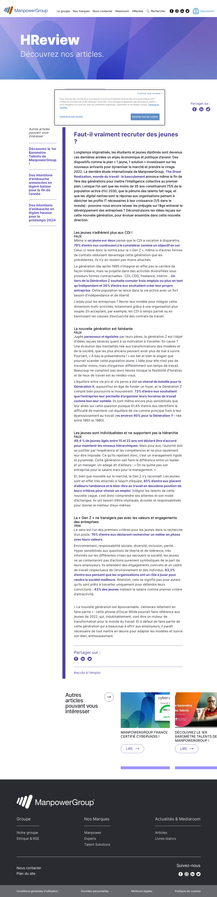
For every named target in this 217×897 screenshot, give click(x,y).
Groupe (24, 818)
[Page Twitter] (187, 11)
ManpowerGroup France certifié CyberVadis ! (144, 734)
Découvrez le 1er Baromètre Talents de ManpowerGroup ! (42, 156)
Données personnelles (94, 891)
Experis (90, 839)
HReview (137, 11)
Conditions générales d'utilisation (37, 891)
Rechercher (158, 11)
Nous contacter (102, 11)
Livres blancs (165, 839)
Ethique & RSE (28, 839)
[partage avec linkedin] (201, 109)
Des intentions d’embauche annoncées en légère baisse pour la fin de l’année (41, 184)
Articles (161, 833)
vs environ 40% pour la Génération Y (144, 416)
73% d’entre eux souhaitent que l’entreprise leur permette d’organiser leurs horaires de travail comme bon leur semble (125, 396)
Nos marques (81, 11)
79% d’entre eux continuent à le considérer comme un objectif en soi (127, 245)
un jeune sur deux (101, 240)
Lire (129, 749)
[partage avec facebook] (194, 109)
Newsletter (207, 11)
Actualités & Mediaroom (178, 818)
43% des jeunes (106, 589)
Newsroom (122, 11)
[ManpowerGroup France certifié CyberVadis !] (145, 711)
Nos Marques (96, 818)
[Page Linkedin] (182, 11)
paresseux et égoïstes (101, 337)
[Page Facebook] (172, 11)
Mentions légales (141, 891)
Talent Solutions (97, 844)
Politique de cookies (187, 891)
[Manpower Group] (34, 11)
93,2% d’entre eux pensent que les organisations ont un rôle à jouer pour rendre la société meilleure (125, 575)
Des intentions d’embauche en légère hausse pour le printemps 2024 (42, 212)
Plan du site (26, 874)
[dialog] (110, 107)
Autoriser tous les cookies (145, 117)
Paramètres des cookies (71, 116)
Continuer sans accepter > (150, 93)
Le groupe (63, 11)
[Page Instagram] (177, 11)
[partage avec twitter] (208, 109)
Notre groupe (27, 833)
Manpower (92, 833)
